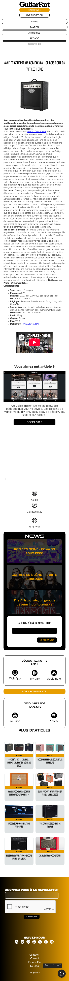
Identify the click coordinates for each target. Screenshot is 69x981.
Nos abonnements (34, 691)
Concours (34, 955)
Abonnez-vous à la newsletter (34, 622)
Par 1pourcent (35, 973)
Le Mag (34, 966)
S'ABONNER (34, 9)
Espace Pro (34, 962)
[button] (10, 457)
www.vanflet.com (31, 324)
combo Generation (36, 132)
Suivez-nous (34, 937)
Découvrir (34, 422)
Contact (34, 958)
